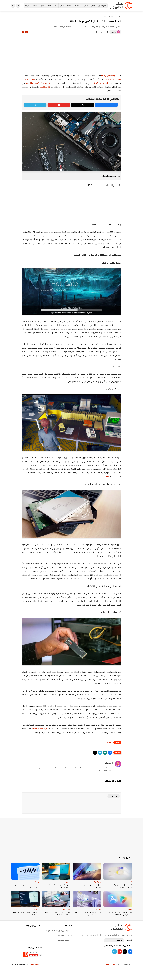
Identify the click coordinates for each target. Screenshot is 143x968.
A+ (26, 32)
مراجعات (35, 5)
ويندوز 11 (85, 5)
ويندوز (93, 5)
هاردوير (27, 5)
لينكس (62, 5)
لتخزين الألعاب (45, 87)
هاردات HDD (30, 79)
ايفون (42, 5)
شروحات (130, 882)
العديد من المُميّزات (100, 83)
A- (23, 32)
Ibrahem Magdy (34, 964)
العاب (55, 5)
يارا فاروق (113, 32)
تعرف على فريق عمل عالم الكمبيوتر (57, 930)
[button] (110, 753)
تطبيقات (130, 909)
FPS (107, 476)
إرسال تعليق (114, 796)
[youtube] (59, 105)
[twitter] (82, 105)
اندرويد (49, 5)
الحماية (69, 5)
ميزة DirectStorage (39, 728)
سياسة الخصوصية (63, 940)
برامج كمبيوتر (102, 5)
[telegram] (35, 105)
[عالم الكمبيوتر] (121, 5)
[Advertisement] (71, 57)
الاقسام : (129, 940)
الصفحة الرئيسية (116, 16)
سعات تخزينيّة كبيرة (113, 79)
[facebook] (106, 105)
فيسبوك (77, 5)
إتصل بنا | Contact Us (62, 935)
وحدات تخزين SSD (108, 75)
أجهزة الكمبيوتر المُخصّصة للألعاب (39, 83)
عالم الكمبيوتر (110, 964)
